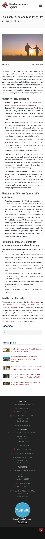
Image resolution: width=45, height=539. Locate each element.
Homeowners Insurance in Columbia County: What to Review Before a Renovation (24, 359)
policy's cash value (14, 177)
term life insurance (11, 142)
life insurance (35, 302)
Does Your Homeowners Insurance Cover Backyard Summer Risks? (26, 383)
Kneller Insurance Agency (11, 307)
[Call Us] (41, 530)
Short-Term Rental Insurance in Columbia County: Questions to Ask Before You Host (26, 375)
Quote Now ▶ (22, 522)
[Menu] (40, 5)
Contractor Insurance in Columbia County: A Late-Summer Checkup (26, 350)
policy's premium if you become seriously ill (20, 105)
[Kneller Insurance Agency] (15, 5)
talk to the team (33, 305)
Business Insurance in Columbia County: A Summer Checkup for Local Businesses (26, 368)
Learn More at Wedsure (22, 519)
